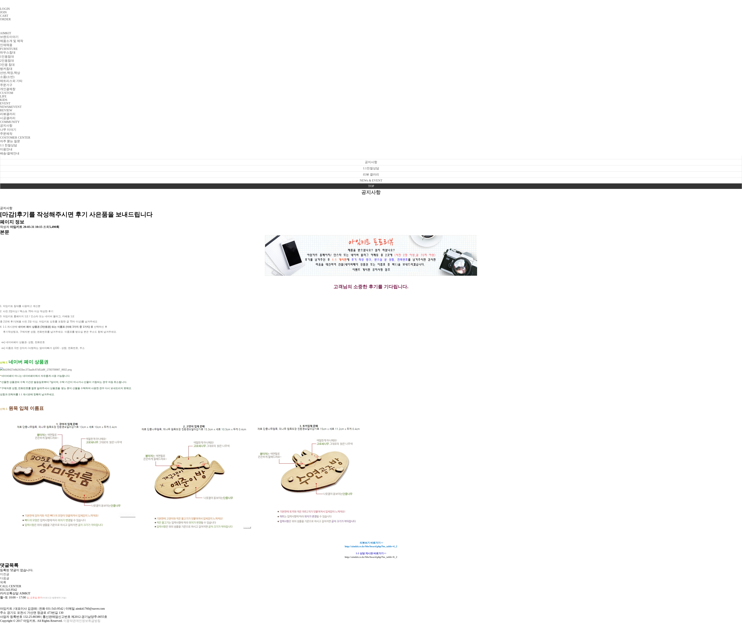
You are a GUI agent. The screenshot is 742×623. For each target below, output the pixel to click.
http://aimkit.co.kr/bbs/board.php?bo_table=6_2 (371, 557)
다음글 (4, 578)
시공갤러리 (7, 118)
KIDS (3, 99)
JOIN (3, 12)
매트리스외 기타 (11, 81)
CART (4, 15)
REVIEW (6, 110)
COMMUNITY (10, 122)
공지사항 (6, 125)
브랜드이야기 (9, 36)
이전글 (4, 574)
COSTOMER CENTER (15, 137)
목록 (3, 582)
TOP (371, 186)
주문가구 (6, 85)
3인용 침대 (7, 64)
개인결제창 (7, 89)
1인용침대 (7, 56)
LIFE (3, 96)
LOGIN (5, 8)
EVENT (5, 103)
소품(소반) (7, 76)
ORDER (5, 19)
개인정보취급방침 (88, 620)
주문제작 (6, 133)
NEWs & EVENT (371, 180)
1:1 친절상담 (8, 145)
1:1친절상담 (371, 168)
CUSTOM (6, 93)
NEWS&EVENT (11, 106)
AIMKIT (5, 33)
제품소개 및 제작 (11, 41)
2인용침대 (7, 60)
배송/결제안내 (9, 153)
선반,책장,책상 (10, 72)
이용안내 (6, 149)
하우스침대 (7, 52)
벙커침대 (6, 68)
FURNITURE (9, 48)
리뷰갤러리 (7, 114)
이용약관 (69, 620)
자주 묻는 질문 (10, 141)
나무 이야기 (8, 129)
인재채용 (6, 45)
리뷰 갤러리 (371, 174)
